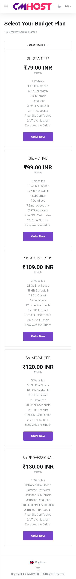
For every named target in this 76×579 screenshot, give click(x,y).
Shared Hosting (36, 45)
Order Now (38, 136)
